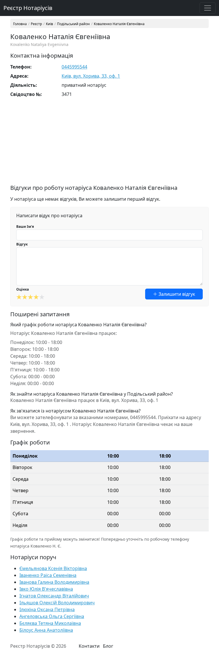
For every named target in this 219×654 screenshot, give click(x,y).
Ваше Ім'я (25, 226)
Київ (49, 24)
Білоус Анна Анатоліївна (46, 630)
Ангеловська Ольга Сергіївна (51, 616)
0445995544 (74, 67)
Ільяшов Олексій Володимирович (57, 602)
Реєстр (36, 24)
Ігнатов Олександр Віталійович (54, 596)
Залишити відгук (176, 294)
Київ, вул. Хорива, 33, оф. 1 (91, 76)
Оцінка (22, 289)
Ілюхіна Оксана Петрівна (47, 609)
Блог (108, 646)
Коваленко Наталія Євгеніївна (119, 24)
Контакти (89, 646)
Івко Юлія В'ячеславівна (46, 589)
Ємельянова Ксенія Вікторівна (53, 568)
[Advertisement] (109, 144)
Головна (20, 24)
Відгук (22, 244)
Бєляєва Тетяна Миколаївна (50, 623)
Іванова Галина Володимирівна (54, 582)
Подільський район (73, 24)
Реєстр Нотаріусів (27, 8)
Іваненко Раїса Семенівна (47, 575)
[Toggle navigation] (208, 8)
